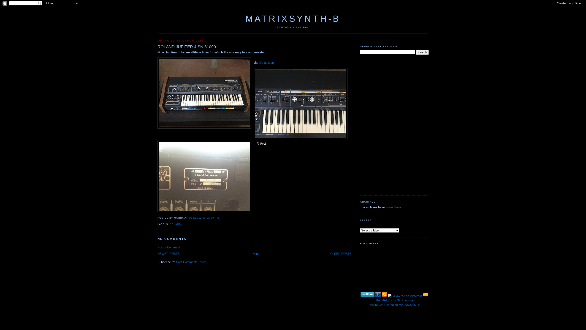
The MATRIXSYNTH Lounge (394, 300)
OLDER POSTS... (342, 254)
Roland (175, 224)
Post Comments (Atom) (191, 262)
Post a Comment (168, 247)
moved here (393, 207)
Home (256, 254)
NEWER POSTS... (169, 254)
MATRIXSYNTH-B (293, 19)
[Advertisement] (394, 93)
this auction (266, 62)
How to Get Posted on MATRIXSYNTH (394, 305)
